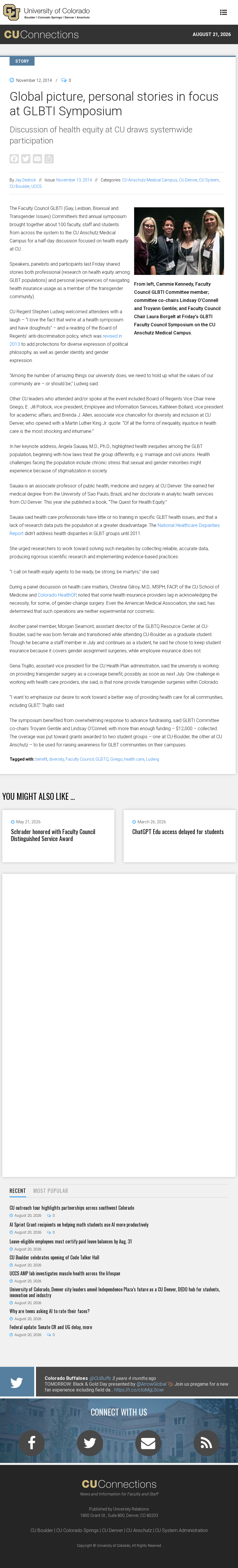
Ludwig (152, 759)
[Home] (46, 12)
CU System (209, 180)
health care (134, 759)
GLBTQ (102, 759)
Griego (116, 759)
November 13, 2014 (74, 180)
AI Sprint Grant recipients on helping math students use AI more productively (79, 1224)
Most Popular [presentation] (50, 1190)
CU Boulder (20, 186)
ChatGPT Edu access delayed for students (178, 831)
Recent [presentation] (18, 1190)
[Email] (37, 159)
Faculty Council (80, 759)
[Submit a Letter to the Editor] (148, 1446)
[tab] (18, 1191)
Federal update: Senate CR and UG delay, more (51, 1327)
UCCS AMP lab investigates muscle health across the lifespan (65, 1273)
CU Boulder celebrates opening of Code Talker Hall (54, 1257)
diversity (56, 759)
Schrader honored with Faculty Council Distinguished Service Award (53, 835)
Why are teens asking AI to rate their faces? (50, 1311)
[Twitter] (25, 159)
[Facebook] (14, 159)
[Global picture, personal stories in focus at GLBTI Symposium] (179, 272)
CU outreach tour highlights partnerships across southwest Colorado (72, 1207)
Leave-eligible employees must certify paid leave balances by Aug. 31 (71, 1241)
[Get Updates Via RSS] (207, 1446)
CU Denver (188, 180)
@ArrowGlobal (151, 1384)
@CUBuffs (100, 1378)
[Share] (49, 159)
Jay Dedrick (25, 180)
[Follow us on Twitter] (90, 1446)
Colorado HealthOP (57, 595)
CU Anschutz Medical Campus (149, 180)
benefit (41, 759)
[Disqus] (119, 949)
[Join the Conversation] (32, 1446)
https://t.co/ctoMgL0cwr (139, 1390)
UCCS (36, 186)
